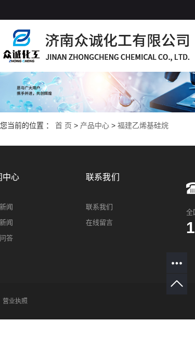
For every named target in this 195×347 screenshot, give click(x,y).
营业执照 (15, 301)
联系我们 (99, 207)
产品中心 (94, 125)
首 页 (63, 125)
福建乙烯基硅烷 (143, 125)
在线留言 (99, 222)
